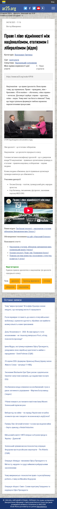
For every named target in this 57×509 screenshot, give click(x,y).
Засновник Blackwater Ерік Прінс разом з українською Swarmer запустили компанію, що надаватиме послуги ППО (27, 376)
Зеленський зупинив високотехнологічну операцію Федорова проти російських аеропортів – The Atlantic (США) (26, 449)
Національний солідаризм (26, 63)
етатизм (47, 281)
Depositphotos (42, 507)
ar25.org (9, 8)
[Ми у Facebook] (29, 8)
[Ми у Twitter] (34, 8)
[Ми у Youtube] (38, 8)
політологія (14, 60)
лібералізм (10, 287)
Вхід (52, 2)
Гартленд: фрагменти (31, 281)
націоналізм (23, 287)
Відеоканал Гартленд (23, 55)
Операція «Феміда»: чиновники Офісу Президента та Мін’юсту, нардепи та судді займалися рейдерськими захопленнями (26, 464)
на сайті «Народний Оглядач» (39, 236)
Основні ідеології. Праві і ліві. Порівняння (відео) (29, 253)
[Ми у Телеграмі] (25, 8)
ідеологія (15, 281)
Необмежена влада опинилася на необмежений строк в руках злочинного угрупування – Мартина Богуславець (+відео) (27, 390)
